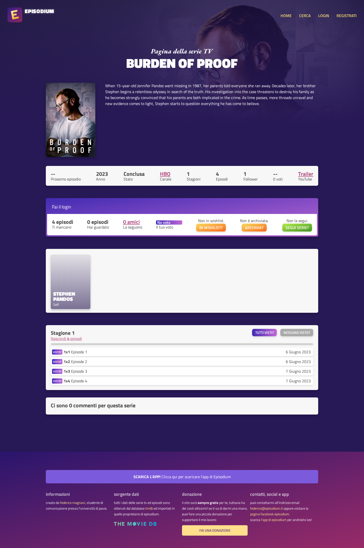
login (66, 206)
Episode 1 (75, 352)
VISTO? (57, 352)
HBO (165, 174)
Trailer (305, 174)
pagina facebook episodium (269, 514)
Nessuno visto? (297, 332)
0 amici (131, 222)
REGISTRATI (347, 16)
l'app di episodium (273, 519)
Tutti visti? (264, 332)
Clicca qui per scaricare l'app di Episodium (182, 477)
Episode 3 (75, 371)
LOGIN (323, 16)
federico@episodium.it (266, 508)
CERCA (305, 16)
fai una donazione (215, 530)
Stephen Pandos (64, 296)
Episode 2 (75, 362)
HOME (286, 16)
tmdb (149, 508)
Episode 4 (75, 381)
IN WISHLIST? (211, 228)
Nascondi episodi (66, 338)
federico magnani (72, 502)
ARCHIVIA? (254, 228)
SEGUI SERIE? (297, 228)
